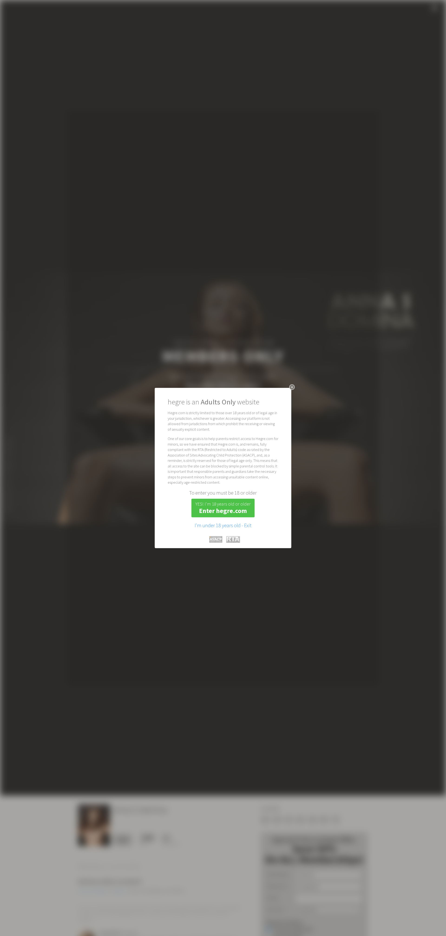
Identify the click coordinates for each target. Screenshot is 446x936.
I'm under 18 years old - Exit (223, 525)
